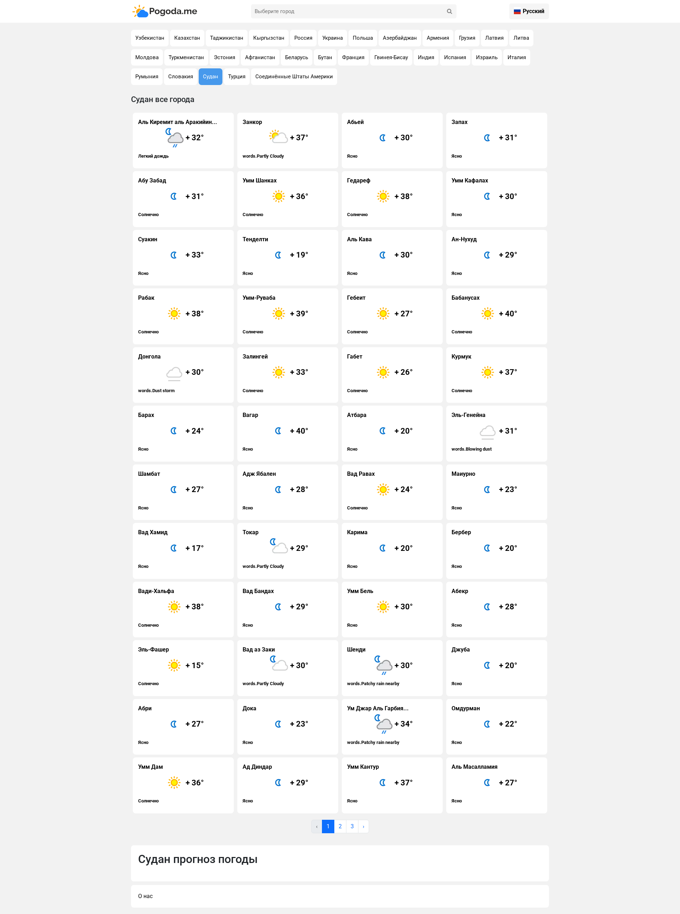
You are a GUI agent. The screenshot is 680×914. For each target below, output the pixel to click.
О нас (145, 896)
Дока (275, 725)
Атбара (380, 432)
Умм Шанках (275, 197)
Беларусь (296, 57)
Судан (210, 76)
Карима (380, 549)
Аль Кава (380, 256)
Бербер (484, 549)
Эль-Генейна (484, 432)
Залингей (275, 373)
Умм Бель (380, 608)
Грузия (467, 38)
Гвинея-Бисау (391, 57)
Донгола (171, 373)
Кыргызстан (268, 38)
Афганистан (260, 57)
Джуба (484, 666)
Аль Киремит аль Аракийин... (177, 139)
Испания (455, 57)
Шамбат (171, 490)
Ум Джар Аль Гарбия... (380, 725)
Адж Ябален (275, 490)
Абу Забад (171, 197)
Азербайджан (400, 38)
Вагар (275, 432)
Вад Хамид (171, 549)
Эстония (224, 57)
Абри (171, 725)
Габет (380, 373)
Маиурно (484, 490)
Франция (353, 57)
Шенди (380, 666)
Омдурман (484, 725)
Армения (438, 38)
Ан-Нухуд (484, 256)
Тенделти (275, 256)
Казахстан (187, 38)
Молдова (147, 57)
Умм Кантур (380, 783)
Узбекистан (149, 38)
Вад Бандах (275, 608)
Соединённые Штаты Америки (294, 76)
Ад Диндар (275, 783)
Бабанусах (484, 314)
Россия (303, 38)
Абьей (380, 139)
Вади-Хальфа (171, 608)
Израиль (487, 57)
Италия (517, 57)
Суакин (171, 256)
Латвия (494, 38)
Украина (332, 38)
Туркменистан (186, 57)
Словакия (180, 76)
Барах (171, 432)
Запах (484, 139)
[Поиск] (449, 11)
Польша (363, 38)
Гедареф (380, 197)
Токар (275, 549)
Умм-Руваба (275, 314)
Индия (426, 57)
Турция (236, 76)
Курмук (484, 373)
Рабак (171, 314)
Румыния (146, 76)
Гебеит (380, 314)
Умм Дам (171, 783)
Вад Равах (380, 490)
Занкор (275, 139)
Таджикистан (226, 38)
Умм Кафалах (484, 197)
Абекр (484, 608)
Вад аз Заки (275, 666)
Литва (521, 38)
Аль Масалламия (484, 783)
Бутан (325, 57)
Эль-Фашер (171, 666)
